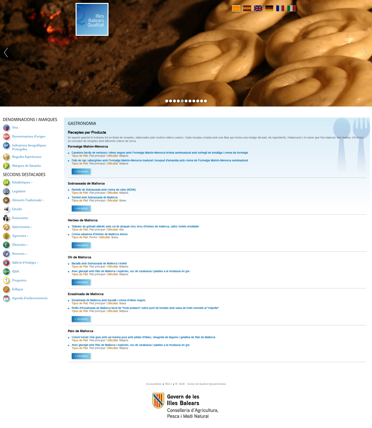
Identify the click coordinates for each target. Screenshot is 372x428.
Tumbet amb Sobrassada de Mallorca (95, 197)
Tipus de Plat (80, 155)
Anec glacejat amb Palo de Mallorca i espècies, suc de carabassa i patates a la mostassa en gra (130, 271)
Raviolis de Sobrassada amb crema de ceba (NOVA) (104, 189)
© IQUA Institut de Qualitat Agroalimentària (200, 383)
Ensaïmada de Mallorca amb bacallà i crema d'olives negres (109, 300)
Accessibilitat (153, 383)
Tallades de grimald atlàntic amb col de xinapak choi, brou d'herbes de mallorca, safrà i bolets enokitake (135, 226)
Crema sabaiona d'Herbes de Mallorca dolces (100, 234)
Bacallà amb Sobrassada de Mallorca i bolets (99, 263)
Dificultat (112, 155)
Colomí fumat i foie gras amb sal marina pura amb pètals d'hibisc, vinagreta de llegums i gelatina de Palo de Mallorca (143, 337)
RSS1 (168, 383)
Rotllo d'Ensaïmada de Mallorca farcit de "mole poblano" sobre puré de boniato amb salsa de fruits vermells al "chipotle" (145, 307)
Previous (6, 53)
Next (366, 53)
